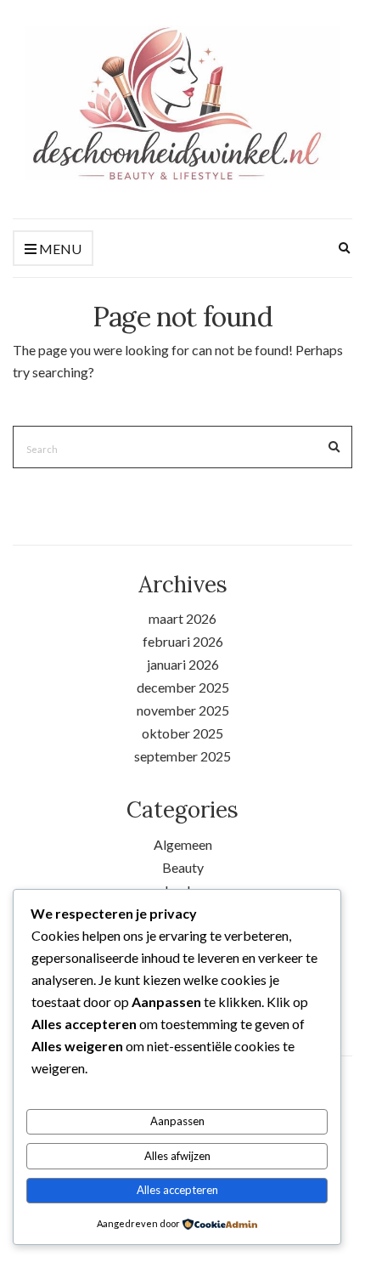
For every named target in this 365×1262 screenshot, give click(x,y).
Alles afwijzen (177, 1156)
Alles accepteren (177, 1190)
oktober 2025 (182, 733)
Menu (58, 249)
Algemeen (183, 844)
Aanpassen (177, 1121)
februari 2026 (183, 641)
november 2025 (183, 710)
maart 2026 (182, 618)
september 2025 (182, 756)
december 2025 (183, 687)
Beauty (183, 867)
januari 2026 (183, 664)
